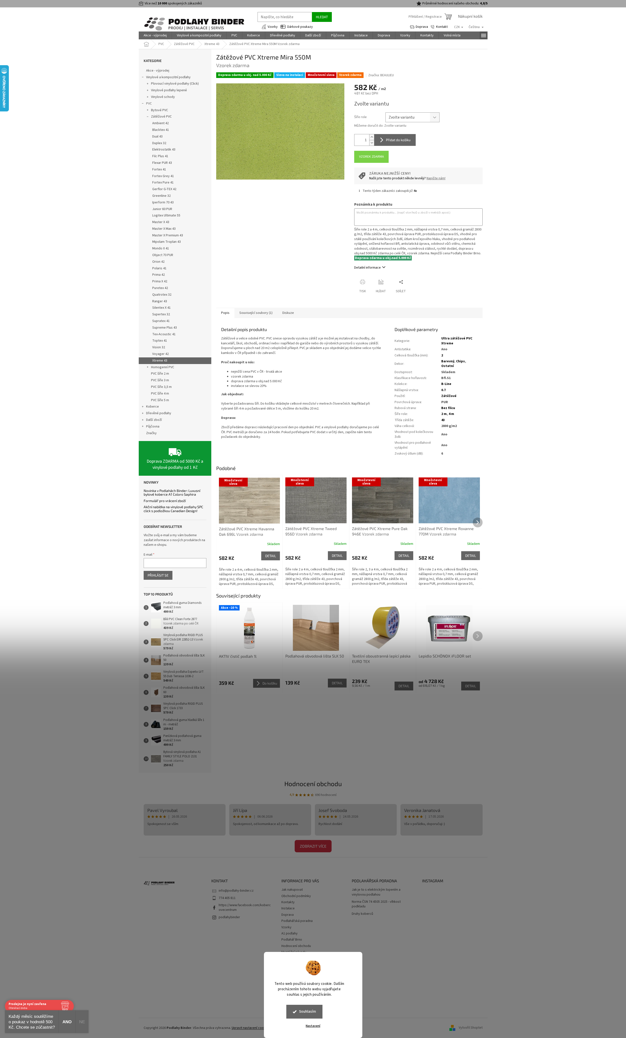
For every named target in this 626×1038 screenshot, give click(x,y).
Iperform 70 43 (163, 202)
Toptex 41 (159, 340)
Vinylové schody (163, 96)
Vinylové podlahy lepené (169, 90)
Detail (270, 556)
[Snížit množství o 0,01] (371, 143)
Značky (151, 433)
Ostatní (447, 366)
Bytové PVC (159, 110)
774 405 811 (227, 898)
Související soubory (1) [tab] (256, 312)
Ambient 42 (160, 123)
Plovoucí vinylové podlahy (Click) (175, 83)
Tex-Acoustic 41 (164, 334)
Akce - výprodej (157, 70)
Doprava (422, 26)
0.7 (443, 390)
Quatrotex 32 (161, 294)
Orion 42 (158, 261)
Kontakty (288, 902)
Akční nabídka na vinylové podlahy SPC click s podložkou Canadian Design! (173, 509)
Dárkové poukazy (300, 26)
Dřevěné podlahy (158, 413)
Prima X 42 (159, 281)
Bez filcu (448, 408)
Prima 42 (158, 274)
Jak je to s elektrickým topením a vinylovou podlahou (376, 892)
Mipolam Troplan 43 (166, 241)
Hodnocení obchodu (313, 783)
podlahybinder (229, 917)
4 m (451, 414)
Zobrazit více (313, 846)
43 (443, 420)
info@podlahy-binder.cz (236, 890)
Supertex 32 (161, 314)
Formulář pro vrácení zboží (165, 501)
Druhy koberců (362, 914)
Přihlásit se (158, 575)
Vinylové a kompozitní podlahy (168, 77)
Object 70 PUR (162, 255)
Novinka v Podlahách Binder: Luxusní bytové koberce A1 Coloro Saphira (172, 492)
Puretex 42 (160, 288)
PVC (149, 103)
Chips (460, 361)
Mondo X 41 (160, 248)
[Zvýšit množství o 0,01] (371, 137)
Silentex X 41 (161, 307)
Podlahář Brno (291, 939)
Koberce (152, 406)
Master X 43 (160, 222)
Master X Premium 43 (167, 235)
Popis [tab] (225, 312)
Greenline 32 (161, 195)
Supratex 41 (161, 321)
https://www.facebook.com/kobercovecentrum (245, 907)
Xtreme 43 (159, 360)
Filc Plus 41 (160, 156)
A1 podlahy (289, 933)
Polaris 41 (159, 268)
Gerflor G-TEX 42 (164, 189)
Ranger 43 (159, 301)
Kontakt (442, 26)
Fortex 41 (159, 169)
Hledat (322, 17)
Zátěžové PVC (161, 116)
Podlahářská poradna (297, 920)
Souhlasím (307, 1011)
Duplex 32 (159, 143)
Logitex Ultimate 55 (166, 215)
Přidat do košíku (398, 140)
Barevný (447, 361)
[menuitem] (155, 35)
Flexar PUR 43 (162, 162)
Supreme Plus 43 (164, 327)
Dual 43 (157, 136)
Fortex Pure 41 (163, 182)
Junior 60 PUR (162, 209)
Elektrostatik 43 (163, 149)
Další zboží (154, 419)
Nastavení (313, 1025)
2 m (444, 414)
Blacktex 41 (160, 129)
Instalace (288, 908)
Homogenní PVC (162, 367)
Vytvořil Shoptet (471, 1027)
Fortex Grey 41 (163, 176)
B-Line (446, 384)
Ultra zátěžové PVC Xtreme (456, 341)
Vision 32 (158, 347)
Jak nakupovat (292, 889)
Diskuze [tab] (288, 312)
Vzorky (273, 26)
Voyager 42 (160, 353)
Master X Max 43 (164, 228)
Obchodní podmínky (296, 896)
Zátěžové (449, 396)
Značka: (381, 75)
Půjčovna (152, 426)
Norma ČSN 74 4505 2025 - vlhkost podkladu (376, 904)
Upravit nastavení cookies (251, 1027)
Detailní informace (367, 267)
